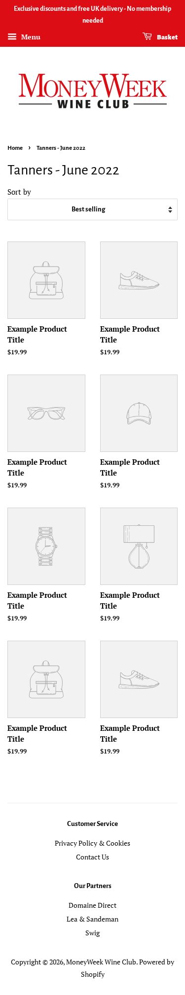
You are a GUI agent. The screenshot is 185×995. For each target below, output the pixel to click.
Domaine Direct (92, 905)
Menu (29, 36)
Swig (92, 932)
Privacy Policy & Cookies (92, 843)
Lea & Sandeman (92, 919)
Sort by (19, 192)
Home (15, 148)
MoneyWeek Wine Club (101, 961)
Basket (167, 37)
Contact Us (92, 856)
